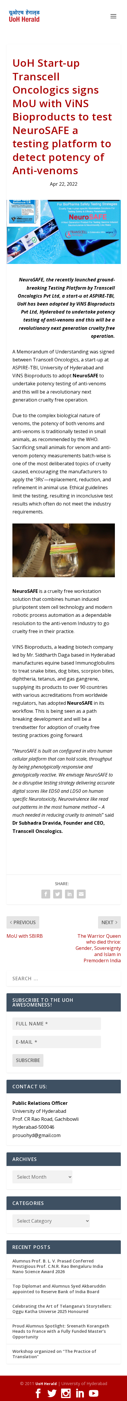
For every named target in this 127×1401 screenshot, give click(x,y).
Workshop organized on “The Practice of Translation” (54, 1353)
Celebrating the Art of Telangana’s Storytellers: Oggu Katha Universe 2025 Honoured (62, 1308)
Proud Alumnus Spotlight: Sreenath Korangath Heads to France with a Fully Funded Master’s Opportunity (60, 1331)
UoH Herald (46, 1383)
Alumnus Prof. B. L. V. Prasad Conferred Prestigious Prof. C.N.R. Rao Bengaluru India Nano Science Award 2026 (57, 1266)
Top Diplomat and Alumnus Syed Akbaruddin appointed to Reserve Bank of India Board (59, 1288)
